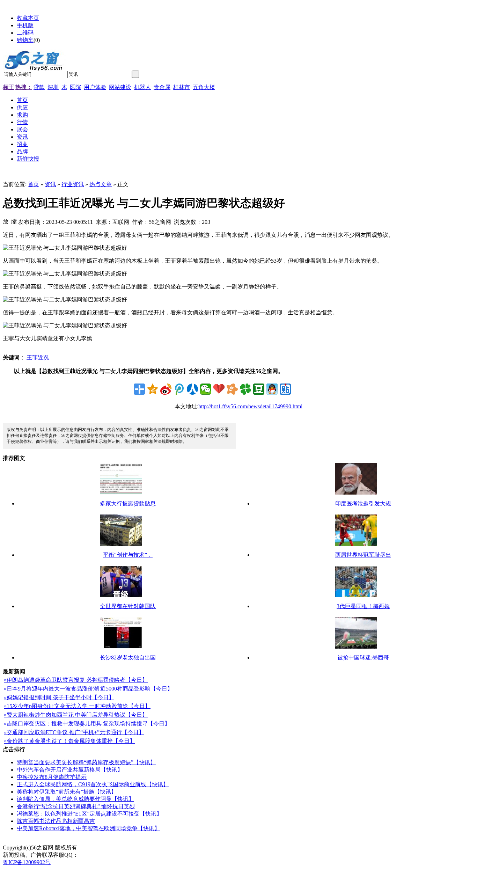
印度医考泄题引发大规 (363, 503)
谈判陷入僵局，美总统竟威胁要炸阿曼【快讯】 (75, 799)
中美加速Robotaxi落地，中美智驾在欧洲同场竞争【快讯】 (88, 828)
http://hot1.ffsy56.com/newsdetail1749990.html (250, 406)
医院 (75, 87)
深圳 (53, 87)
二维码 (25, 33)
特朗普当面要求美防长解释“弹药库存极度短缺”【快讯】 (86, 762)
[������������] (192, 389)
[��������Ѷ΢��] (179, 389)
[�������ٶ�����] (285, 389)
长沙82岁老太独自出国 (128, 657)
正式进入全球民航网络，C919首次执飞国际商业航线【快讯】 (93, 784)
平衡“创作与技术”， (128, 555)
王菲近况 (38, 357)
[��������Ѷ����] (245, 389)
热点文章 (100, 184)
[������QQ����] (272, 389)
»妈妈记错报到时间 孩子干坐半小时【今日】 (59, 697)
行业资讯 (72, 184)
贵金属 (162, 87)
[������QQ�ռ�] (152, 389)
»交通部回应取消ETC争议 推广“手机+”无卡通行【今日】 (74, 732)
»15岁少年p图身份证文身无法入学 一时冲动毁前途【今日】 (77, 706)
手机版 (25, 25)
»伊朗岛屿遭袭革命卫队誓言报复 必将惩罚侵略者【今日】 (76, 680)
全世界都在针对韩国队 (128, 606)
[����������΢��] (165, 389)
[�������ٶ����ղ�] (219, 389)
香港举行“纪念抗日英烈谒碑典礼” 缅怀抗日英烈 (76, 806)
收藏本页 (28, 18)
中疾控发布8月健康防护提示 (52, 777)
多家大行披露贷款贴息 (128, 503)
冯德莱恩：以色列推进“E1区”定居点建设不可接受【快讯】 (89, 814)
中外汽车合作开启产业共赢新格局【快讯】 (70, 770)
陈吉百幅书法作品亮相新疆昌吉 (56, 821)
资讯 (50, 184)
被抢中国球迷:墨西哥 (363, 657)
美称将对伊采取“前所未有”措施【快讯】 (67, 792)
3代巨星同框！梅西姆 (363, 606)
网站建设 (120, 87)
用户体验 (95, 87)
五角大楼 (204, 87)
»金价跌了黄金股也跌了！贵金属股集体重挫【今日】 (69, 741)
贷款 (39, 87)
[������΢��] (205, 389)
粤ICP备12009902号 (27, 862)
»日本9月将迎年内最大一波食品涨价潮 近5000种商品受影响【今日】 (88, 689)
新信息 (109, 847)
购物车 (25, 40)
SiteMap (89, 847)
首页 (33, 184)
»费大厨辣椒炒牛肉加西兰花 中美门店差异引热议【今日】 (76, 715)
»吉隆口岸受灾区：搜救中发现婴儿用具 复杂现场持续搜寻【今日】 (87, 723)
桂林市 (181, 87)
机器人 (142, 87)
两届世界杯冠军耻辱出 (363, 555)
